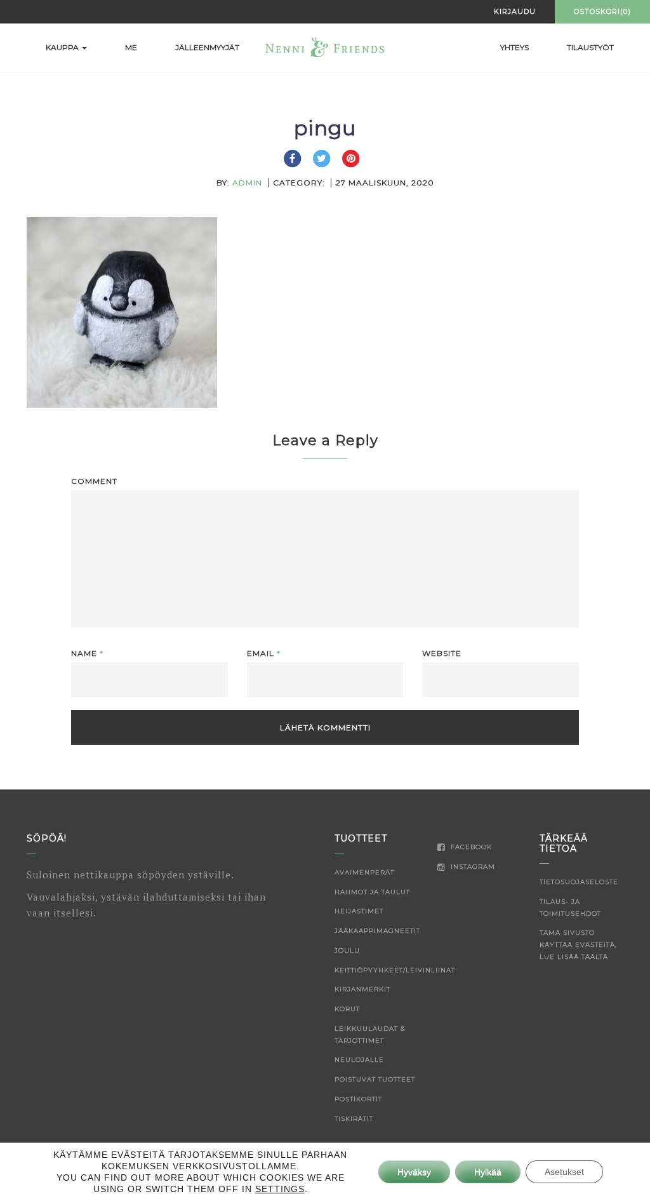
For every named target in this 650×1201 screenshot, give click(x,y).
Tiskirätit (354, 1119)
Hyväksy (414, 1172)
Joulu (347, 950)
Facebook (470, 847)
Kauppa (63, 47)
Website (441, 653)
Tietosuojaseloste (579, 882)
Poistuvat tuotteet (375, 1079)
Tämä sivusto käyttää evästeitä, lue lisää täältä (578, 945)
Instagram (471, 866)
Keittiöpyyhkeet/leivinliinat (395, 970)
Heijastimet (359, 911)
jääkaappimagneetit (377, 931)
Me (131, 47)
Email (264, 653)
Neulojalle (359, 1060)
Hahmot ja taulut (372, 892)
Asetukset (564, 1172)
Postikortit (358, 1099)
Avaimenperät (364, 872)
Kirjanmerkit (362, 989)
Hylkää (487, 1172)
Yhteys (514, 47)
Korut (347, 1009)
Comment (94, 481)
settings (280, 1189)
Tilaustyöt (590, 47)
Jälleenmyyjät (207, 47)
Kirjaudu (515, 11)
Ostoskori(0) (602, 11)
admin (247, 182)
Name (87, 653)
